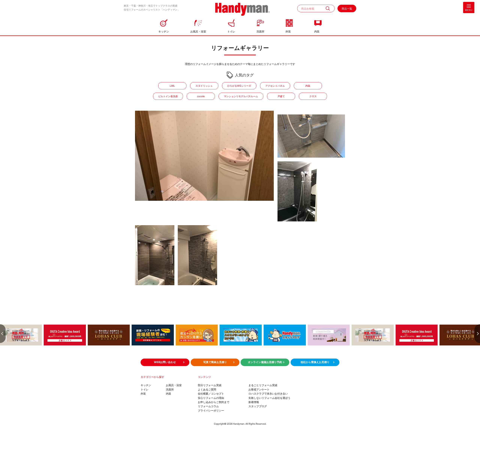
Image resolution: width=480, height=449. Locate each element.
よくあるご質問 (207, 389)
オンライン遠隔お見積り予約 (265, 362)
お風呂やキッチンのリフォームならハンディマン (242, 10)
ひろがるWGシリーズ (239, 85)
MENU (468, 10)
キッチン (163, 31)
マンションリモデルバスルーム (241, 96)
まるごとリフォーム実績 (262, 385)
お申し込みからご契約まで (213, 402)
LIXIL (172, 85)
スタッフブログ (257, 406)
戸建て (281, 96)
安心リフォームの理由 (211, 397)
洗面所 (260, 31)
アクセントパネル (275, 85)
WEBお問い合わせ (165, 362)
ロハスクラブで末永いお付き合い (268, 393)
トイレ (231, 31)
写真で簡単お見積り (215, 362)
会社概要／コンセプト (211, 393)
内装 (317, 31)
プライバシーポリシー (211, 410)
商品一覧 (347, 8)
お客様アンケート (258, 389)
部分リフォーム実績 (209, 385)
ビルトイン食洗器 (168, 96)
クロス (313, 96)
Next (477, 333)
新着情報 (253, 402)
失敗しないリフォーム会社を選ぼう (269, 397)
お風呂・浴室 (198, 31)
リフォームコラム (208, 406)
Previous (3, 333)
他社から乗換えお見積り (315, 362)
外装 (288, 31)
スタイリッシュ (204, 85)
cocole (201, 96)
